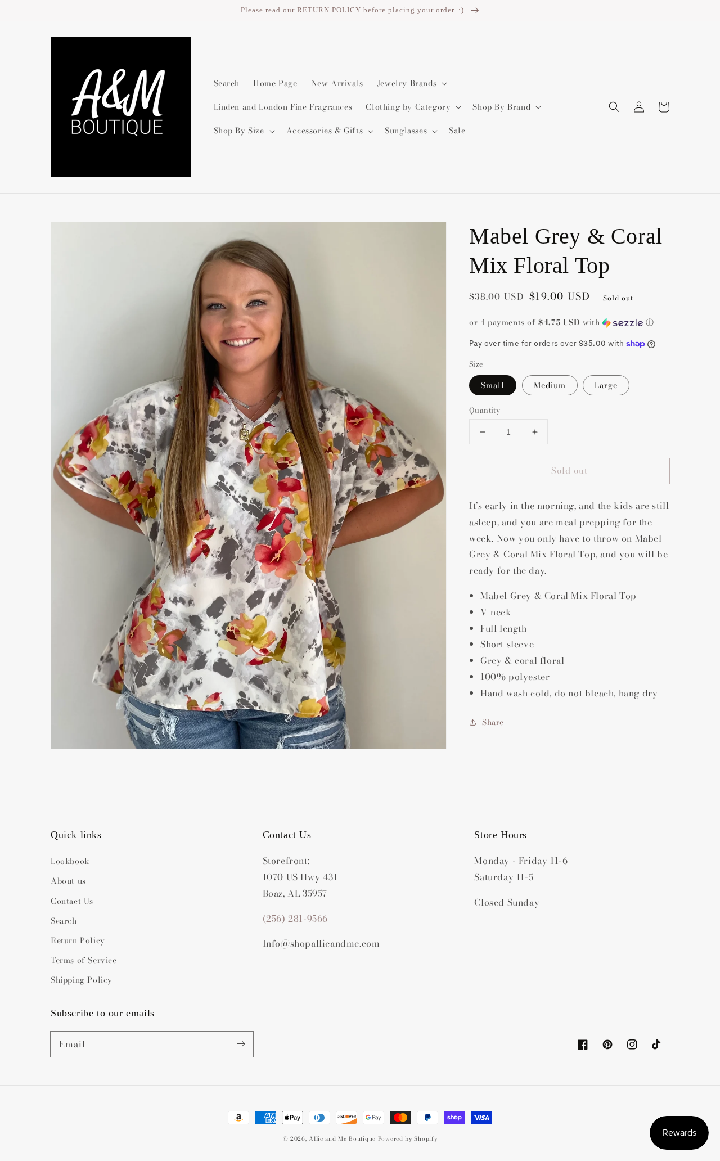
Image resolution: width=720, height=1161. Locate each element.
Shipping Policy (81, 980)
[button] (614, 106)
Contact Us (72, 901)
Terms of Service (84, 960)
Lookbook (70, 861)
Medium (550, 385)
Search (64, 921)
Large (606, 385)
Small (493, 385)
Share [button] (493, 722)
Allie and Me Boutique (342, 1139)
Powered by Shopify (408, 1139)
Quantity (484, 410)
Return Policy (78, 940)
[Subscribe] (240, 1044)
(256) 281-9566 (295, 918)
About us (68, 881)
